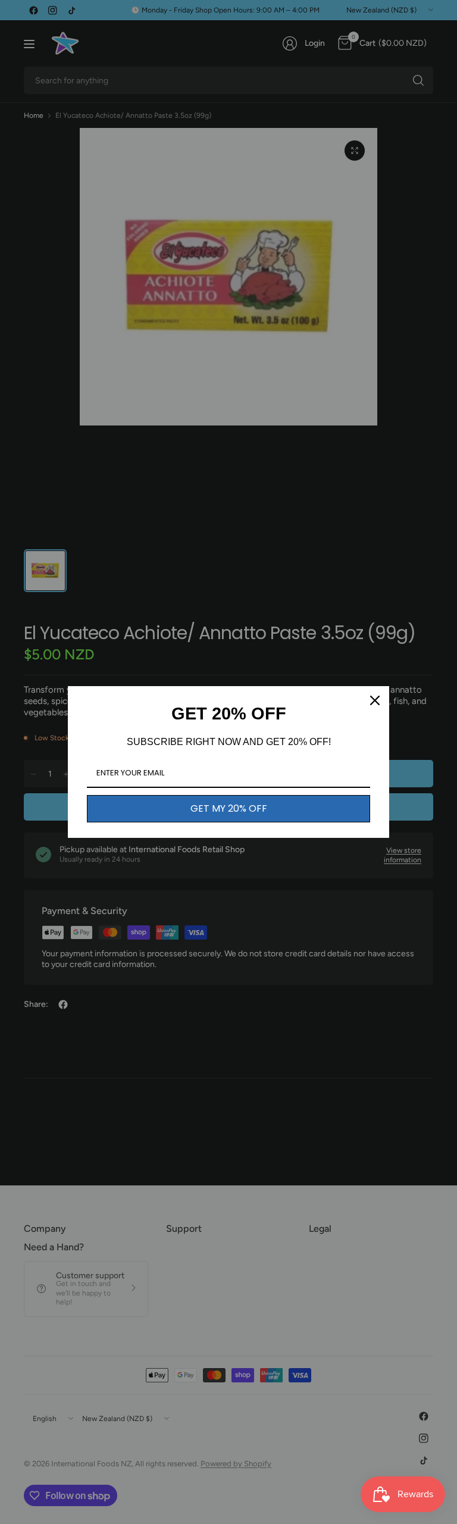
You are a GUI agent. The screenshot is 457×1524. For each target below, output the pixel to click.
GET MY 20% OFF (228, 808)
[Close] (375, 700)
